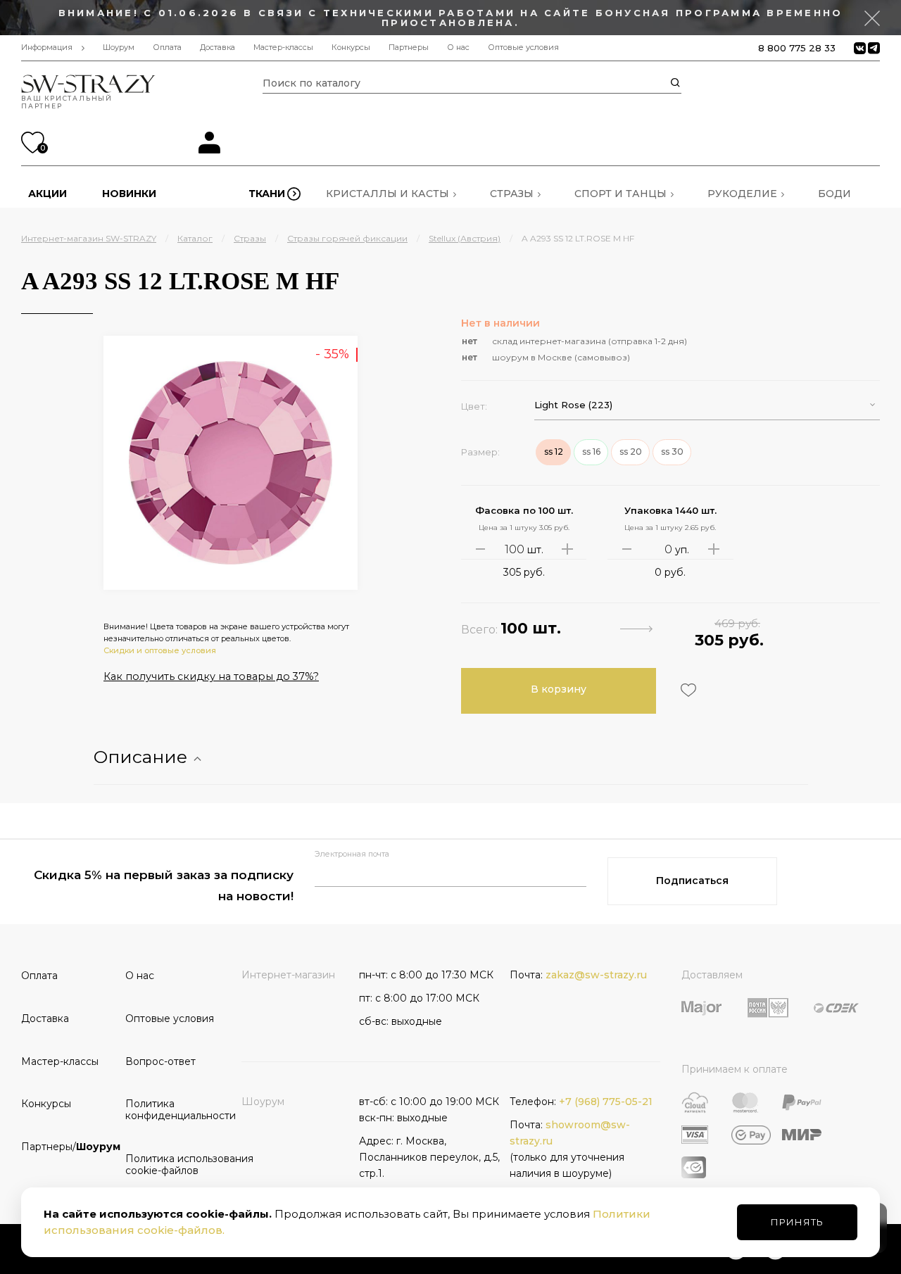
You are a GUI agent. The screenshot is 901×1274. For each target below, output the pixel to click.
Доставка (217, 47)
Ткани (266, 193)
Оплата (167, 47)
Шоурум (118, 47)
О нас (458, 47)
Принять (797, 1222)
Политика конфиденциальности (172, 1109)
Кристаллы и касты (387, 193)
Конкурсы (351, 47)
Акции (47, 193)
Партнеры (409, 47)
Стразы (512, 193)
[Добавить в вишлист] (686, 690)
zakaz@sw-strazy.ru (596, 975)
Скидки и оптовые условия (159, 650)
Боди (834, 193)
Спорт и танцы (620, 193)
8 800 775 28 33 (797, 47)
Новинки (129, 193)
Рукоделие (742, 193)
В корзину (558, 689)
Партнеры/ (68, 1146)
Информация (47, 47)
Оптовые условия (523, 47)
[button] (707, 405)
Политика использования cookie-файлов (172, 1164)
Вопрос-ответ (160, 1061)
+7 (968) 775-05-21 (606, 1101)
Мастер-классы (283, 47)
